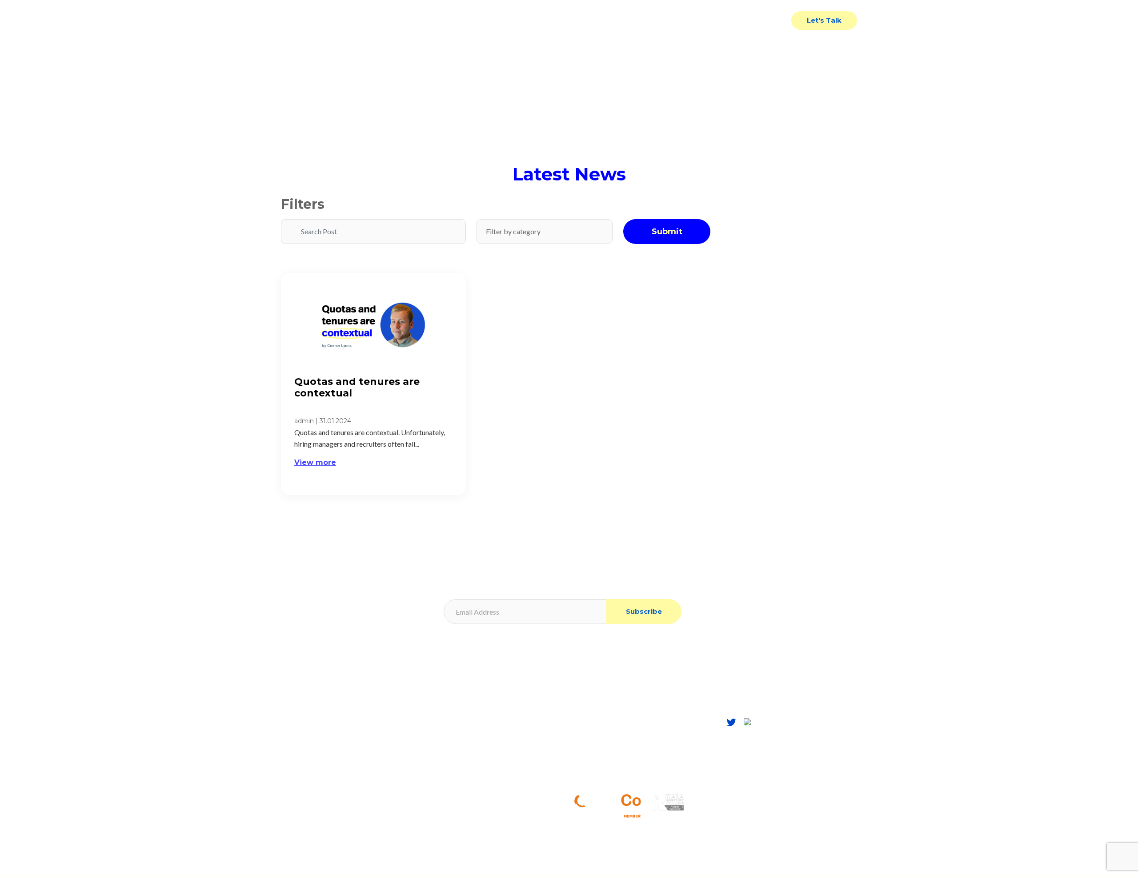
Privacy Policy (449, 689)
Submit (667, 231)
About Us (295, 729)
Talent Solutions (557, 20)
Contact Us (761, 20)
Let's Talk (824, 20)
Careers (293, 756)
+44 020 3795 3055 (620, 761)
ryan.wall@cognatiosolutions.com (641, 776)
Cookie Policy (449, 702)
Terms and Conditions (461, 716)
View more (315, 462)
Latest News (700, 20)
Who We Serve (632, 20)
